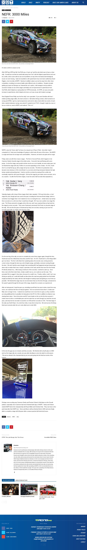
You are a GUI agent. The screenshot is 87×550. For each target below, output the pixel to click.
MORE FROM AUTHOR (21, 480)
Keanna (5, 17)
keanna (9, 416)
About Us (75, 3)
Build (23, 3)
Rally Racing (8, 10)
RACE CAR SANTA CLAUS (60, 3)
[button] (83, 3)
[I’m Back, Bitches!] (10, 489)
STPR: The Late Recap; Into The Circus (12, 437)
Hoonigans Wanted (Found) (27, 496)
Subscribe (24, 536)
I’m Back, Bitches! (6, 496)
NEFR (13, 416)
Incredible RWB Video (50, 437)
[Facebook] (15, 472)
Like (26, 528)
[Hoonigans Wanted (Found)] (29, 489)
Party (38, 3)
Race (30, 3)
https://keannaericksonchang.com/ (21, 447)
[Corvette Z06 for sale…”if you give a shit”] (47, 490)
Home (3, 7)
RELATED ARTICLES (8, 480)
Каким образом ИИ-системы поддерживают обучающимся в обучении (43, 539)
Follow (25, 532)
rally (18, 416)
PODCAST (46, 3)
